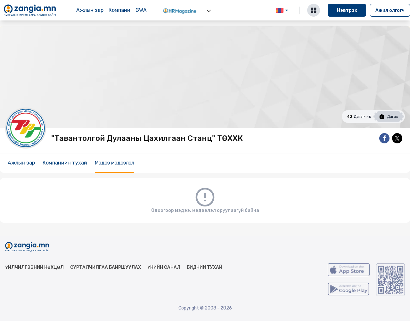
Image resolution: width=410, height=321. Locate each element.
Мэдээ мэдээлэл (114, 163)
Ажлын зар (89, 10)
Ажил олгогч (390, 10)
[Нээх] (208, 10)
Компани (119, 10)
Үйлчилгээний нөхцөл (34, 267)
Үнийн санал (163, 267)
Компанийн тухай (65, 163)
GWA (141, 10)
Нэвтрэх (347, 10)
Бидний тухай (204, 267)
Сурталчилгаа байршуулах (105, 267)
